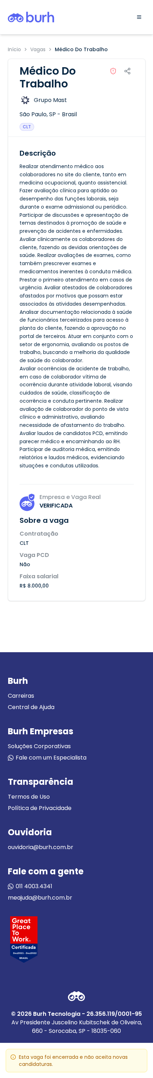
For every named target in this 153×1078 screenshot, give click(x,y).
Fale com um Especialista (51, 757)
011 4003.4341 (34, 886)
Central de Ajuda (31, 707)
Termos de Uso (29, 797)
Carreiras (21, 696)
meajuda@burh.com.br (40, 898)
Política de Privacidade (40, 808)
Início (14, 49)
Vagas (38, 49)
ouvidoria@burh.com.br (40, 847)
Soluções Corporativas (39, 746)
